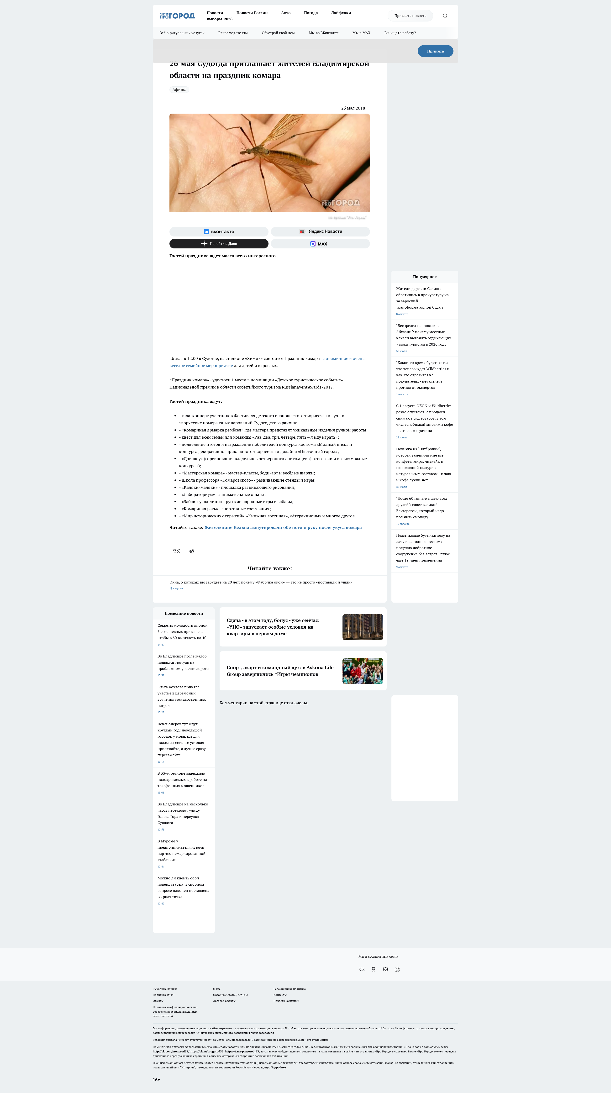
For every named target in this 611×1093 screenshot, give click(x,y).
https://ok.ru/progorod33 (206, 1051)
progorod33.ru (294, 1039)
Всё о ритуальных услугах (182, 33)
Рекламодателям (233, 33)
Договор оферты (224, 1001)
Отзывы (158, 1001)
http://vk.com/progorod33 (170, 1051)
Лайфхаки (341, 12)
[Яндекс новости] (320, 231)
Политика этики (163, 995)
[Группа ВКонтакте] (219, 231)
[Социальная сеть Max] (320, 243)
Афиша (179, 89)
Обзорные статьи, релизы (230, 995)
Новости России (252, 12)
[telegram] (193, 551)
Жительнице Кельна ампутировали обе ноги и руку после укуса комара (283, 527)
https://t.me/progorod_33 (242, 1051)
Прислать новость (410, 15)
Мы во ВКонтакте (324, 33)
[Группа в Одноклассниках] (373, 969)
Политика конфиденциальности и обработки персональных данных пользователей (175, 1011)
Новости (215, 12)
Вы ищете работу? (400, 33)
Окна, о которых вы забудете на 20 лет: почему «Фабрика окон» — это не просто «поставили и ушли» (261, 585)
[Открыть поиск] (445, 16)
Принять (435, 51)
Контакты (280, 995)
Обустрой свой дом (278, 33)
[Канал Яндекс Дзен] (219, 243)
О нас (217, 989)
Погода (311, 12)
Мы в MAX (361, 33)
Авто (286, 12)
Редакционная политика (290, 989)
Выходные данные (165, 989)
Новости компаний (286, 1001)
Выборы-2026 (219, 18)
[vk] (177, 551)
